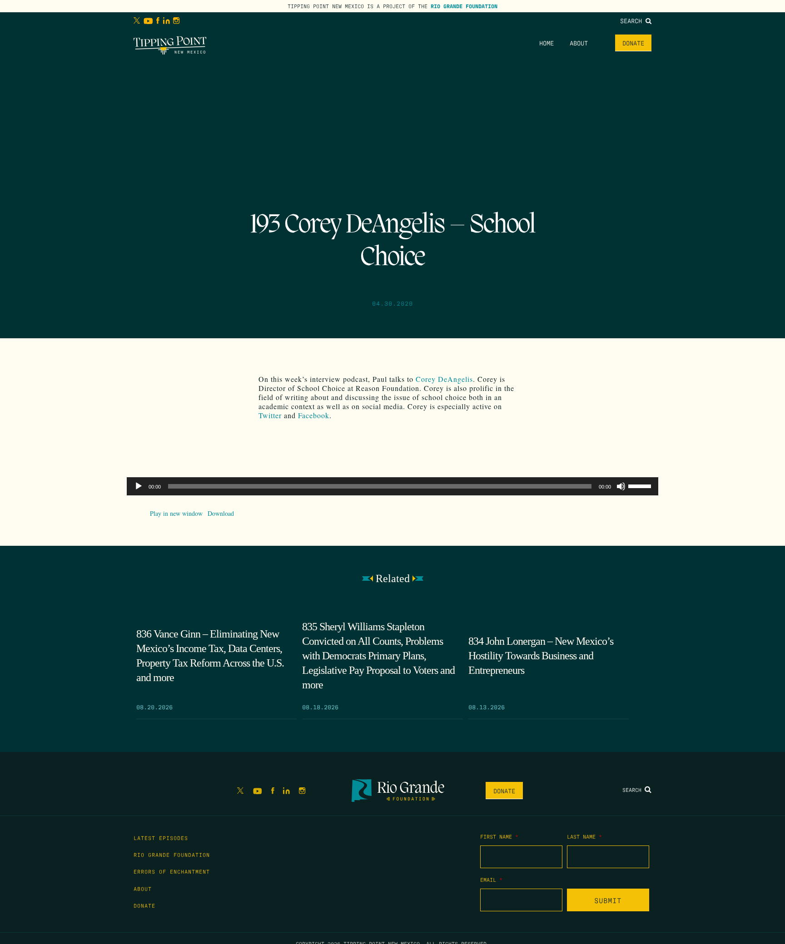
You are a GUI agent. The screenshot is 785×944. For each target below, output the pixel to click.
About (579, 43)
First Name (499, 836)
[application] (392, 486)
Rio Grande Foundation (464, 6)
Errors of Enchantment (172, 871)
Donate (633, 43)
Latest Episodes (161, 837)
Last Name (584, 836)
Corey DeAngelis (444, 379)
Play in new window (176, 513)
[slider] (641, 485)
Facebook (313, 415)
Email (491, 879)
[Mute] (621, 486)
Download (221, 513)
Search (633, 20)
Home (546, 43)
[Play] (138, 486)
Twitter (270, 415)
